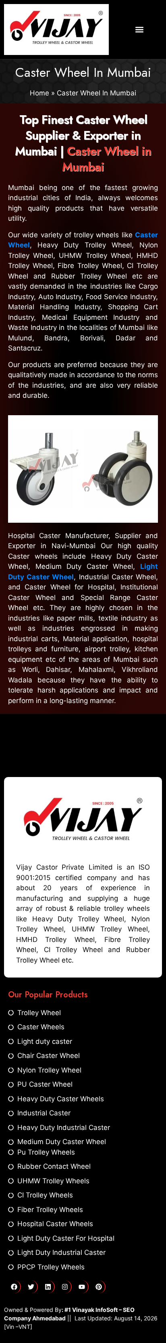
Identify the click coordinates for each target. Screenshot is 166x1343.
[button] (139, 29)
